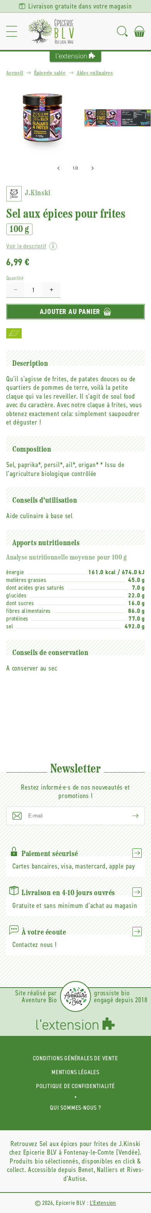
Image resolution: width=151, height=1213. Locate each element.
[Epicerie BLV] (51, 31)
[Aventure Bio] (75, 996)
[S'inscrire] (129, 816)
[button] (11, 31)
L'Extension (103, 1203)
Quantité (15, 278)
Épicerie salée (50, 73)
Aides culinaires (95, 73)
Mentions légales (75, 1072)
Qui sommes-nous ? (75, 1108)
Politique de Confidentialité (75, 1086)
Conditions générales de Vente (75, 1058)
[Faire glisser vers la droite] (92, 168)
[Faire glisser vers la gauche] (58, 168)
